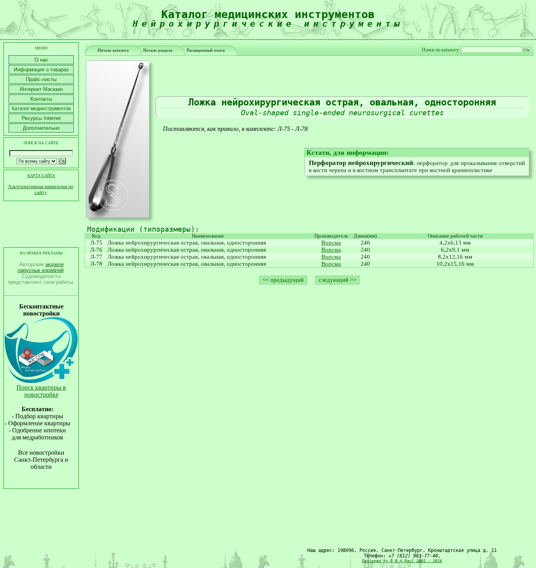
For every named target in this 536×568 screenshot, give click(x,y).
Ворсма (331, 242)
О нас (41, 60)
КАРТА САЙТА (41, 175)
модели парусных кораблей (41, 267)
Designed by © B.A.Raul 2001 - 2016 (402, 561)
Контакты (41, 99)
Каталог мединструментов (41, 108)
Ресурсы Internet (41, 118)
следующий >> (337, 280)
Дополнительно (41, 128)
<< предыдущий (283, 280)
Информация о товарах (41, 70)
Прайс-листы (41, 79)
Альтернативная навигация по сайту (41, 189)
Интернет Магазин (41, 89)
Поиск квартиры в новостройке (41, 391)
